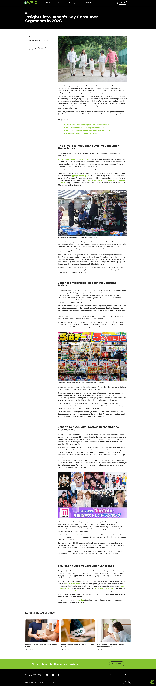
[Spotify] (53, 675)
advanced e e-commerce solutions (86, 591)
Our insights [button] (73, 3)
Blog (27, 13)
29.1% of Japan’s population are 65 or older (74, 159)
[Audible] (58, 675)
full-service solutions (72, 584)
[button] (130, 2)
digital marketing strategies (103, 588)
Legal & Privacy (124, 674)
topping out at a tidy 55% (80, 176)
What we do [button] (50, 3)
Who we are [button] (61, 3)
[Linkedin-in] (124, 682)
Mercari (119, 395)
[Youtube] (129, 682)
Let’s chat (80, 600)
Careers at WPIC (86, 3)
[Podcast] (47, 675)
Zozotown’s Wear (74, 535)
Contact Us (113, 674)
